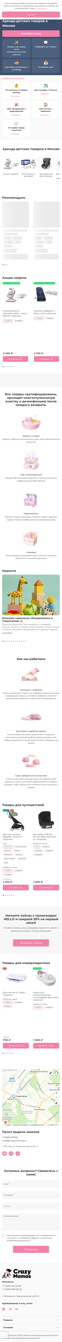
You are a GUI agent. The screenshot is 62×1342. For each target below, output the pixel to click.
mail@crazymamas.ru (14, 1140)
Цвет (5, 844)
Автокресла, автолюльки (46, 175)
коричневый (9, 859)
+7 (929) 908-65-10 (12, 1289)
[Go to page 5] (11, 366)
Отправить (31, 1249)
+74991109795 (10, 1137)
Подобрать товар (31, 33)
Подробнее (41, 8)
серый (17, 851)
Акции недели (11, 174)
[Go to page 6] (13, 366)
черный (7, 851)
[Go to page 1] (3, 264)
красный (19, 855)
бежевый (8, 855)
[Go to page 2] (5, 264)
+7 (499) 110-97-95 (11, 1286)
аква (6, 862)
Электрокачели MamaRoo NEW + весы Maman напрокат (15, 313)
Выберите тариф (10, 867)
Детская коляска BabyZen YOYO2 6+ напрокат (13, 837)
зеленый (8, 847)
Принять (31, 14)
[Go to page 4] (9, 366)
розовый (22, 859)
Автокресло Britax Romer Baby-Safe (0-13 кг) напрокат (44, 837)
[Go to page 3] (7, 264)
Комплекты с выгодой (28, 175)
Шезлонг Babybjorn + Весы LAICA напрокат (45, 312)
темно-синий (20, 847)
